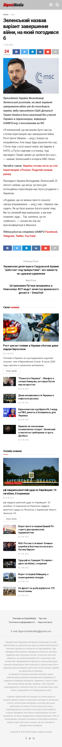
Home (5, 14)
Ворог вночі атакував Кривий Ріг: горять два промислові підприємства (36, 529)
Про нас (43, 618)
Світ (12, 14)
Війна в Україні (13, 483)
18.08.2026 (9, 498)
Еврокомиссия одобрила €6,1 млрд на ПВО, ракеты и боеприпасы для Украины (37, 412)
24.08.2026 (9, 354)
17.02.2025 (8, 45)
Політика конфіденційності (22, 622)
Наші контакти (45, 622)
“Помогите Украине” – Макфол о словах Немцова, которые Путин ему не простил (36, 381)
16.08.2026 (24, 537)
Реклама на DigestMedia (24, 618)
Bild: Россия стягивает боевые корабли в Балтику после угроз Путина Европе (35, 546)
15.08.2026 (24, 595)
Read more (11, 371)
